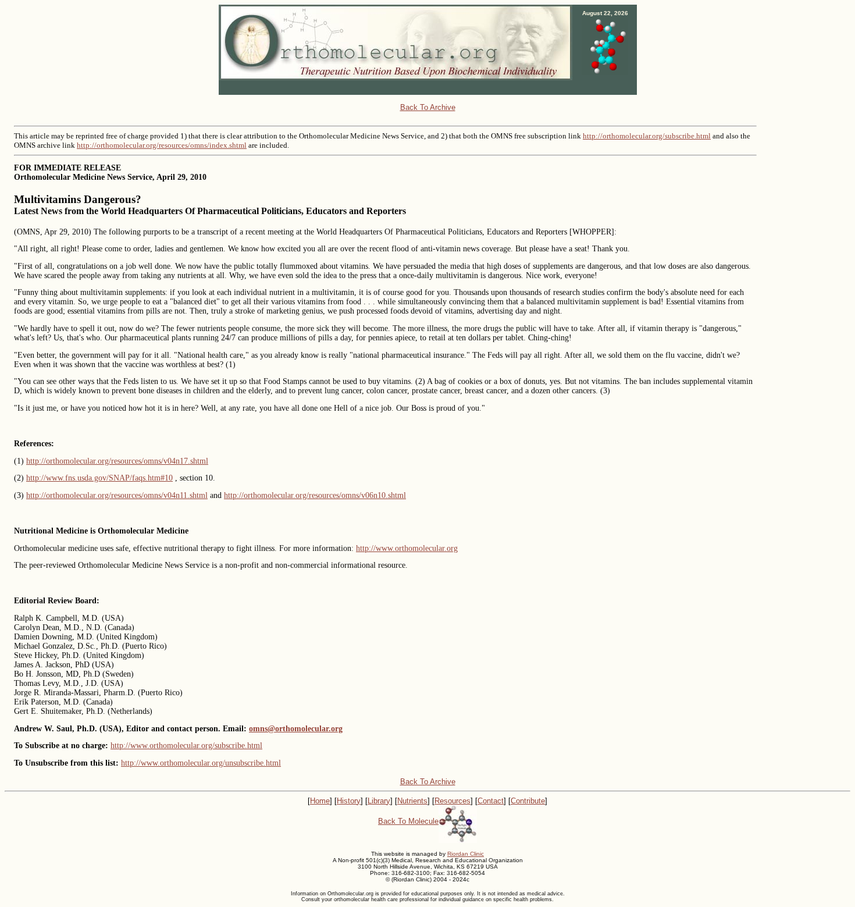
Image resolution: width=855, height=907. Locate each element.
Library (379, 800)
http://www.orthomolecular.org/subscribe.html (186, 745)
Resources (452, 800)
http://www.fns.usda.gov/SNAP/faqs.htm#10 (99, 478)
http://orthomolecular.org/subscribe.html (647, 135)
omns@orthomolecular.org (296, 728)
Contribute (528, 800)
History (349, 800)
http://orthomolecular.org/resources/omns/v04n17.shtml (117, 461)
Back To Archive (427, 107)
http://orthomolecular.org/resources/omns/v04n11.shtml (117, 495)
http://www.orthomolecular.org (407, 548)
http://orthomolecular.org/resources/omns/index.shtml (162, 145)
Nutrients (412, 800)
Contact (491, 800)
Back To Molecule (408, 821)
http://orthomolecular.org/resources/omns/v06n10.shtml (315, 495)
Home (320, 800)
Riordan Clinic (465, 854)
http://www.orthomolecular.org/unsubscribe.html (201, 763)
